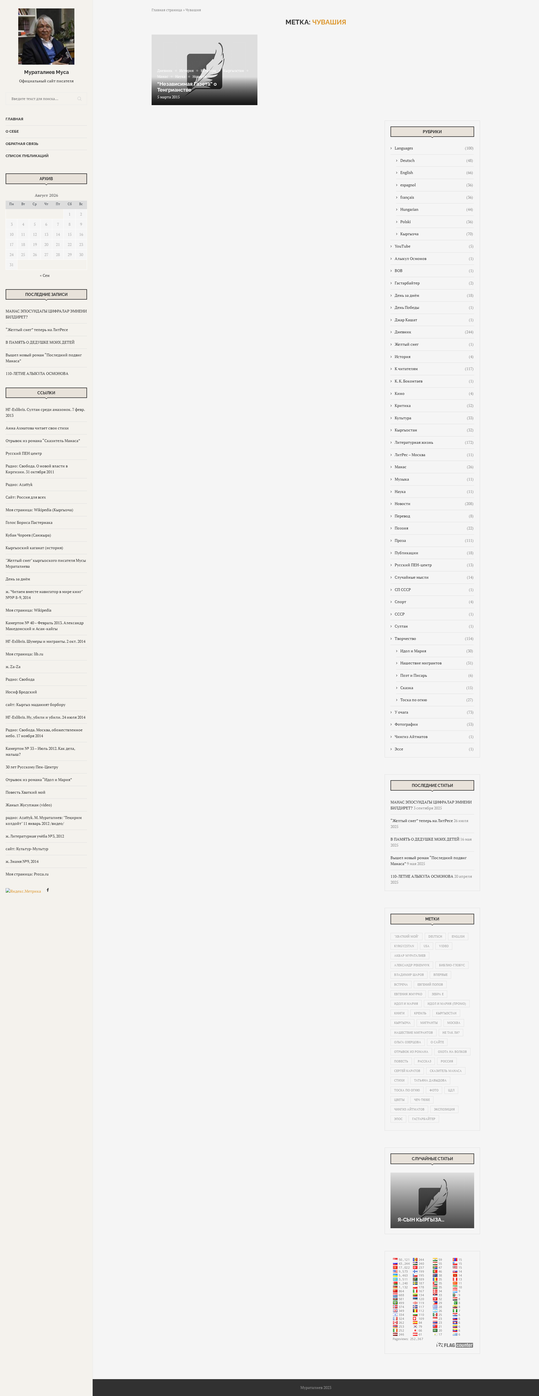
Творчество (434, 638)
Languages (434, 148)
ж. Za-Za (13, 666)
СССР (434, 614)
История (434, 356)
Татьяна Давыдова (430, 1080)
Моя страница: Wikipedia (28, 610)
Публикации (434, 552)
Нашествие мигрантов (436, 663)
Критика (434, 405)
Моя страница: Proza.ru (27, 874)
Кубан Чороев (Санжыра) (28, 535)
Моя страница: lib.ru (24, 654)
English (436, 172)
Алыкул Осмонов (434, 258)
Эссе (434, 749)
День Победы (434, 307)
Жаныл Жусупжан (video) (29, 804)
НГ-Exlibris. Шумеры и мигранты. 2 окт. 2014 (45, 641)
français (436, 197)
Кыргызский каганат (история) (34, 547)
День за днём (18, 579)
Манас (434, 466)
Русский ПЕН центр (24, 453)
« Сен (45, 275)
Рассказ (424, 1061)
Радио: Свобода (20, 679)
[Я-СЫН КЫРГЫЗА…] (432, 1200)
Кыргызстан (434, 430)
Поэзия (434, 528)
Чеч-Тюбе (422, 1100)
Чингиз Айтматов (434, 736)
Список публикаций (27, 156)
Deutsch (436, 160)
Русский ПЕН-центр (434, 564)
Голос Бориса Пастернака (29, 522)
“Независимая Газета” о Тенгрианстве (187, 87)
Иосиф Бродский (21, 691)
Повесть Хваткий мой (25, 792)
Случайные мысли (434, 577)
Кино (434, 393)
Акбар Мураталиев (410, 956)
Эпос (398, 1119)
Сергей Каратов (407, 1071)
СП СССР (434, 589)
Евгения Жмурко (408, 994)
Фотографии (434, 724)
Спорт (434, 601)
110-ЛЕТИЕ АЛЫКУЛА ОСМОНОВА (37, 373)
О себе (12, 131)
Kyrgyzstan (404, 946)
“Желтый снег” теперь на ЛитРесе (37, 329)
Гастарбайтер (434, 283)
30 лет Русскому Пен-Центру (32, 767)
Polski (436, 221)
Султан (434, 626)
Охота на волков (452, 1052)
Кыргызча (436, 233)
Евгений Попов (430, 985)
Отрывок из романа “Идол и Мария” (39, 779)
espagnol (436, 184)
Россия (447, 1061)
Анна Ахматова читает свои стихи (37, 428)
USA (427, 946)
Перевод (434, 516)
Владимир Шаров (409, 975)
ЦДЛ (451, 1090)
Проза (434, 540)
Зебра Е (438, 994)
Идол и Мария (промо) (447, 1004)
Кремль (420, 1013)
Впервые (440, 975)
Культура (434, 417)
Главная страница (167, 9)
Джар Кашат (434, 319)
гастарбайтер (423, 1119)
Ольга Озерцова (407, 1042)
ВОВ (434, 270)
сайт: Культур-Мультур (27, 848)
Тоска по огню (436, 699)
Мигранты (429, 1023)
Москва (453, 1023)
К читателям (434, 368)
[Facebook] (48, 890)
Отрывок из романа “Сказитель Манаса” (43, 440)
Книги (399, 1013)
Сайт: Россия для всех (26, 497)
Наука (434, 491)
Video (444, 946)
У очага (434, 712)
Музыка (434, 479)
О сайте (437, 1042)
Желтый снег (434, 344)
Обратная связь (22, 144)
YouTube (434, 246)
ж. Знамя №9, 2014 (22, 861)
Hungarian (436, 209)
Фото (434, 1090)
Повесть (401, 1061)
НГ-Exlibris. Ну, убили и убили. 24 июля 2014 (45, 717)
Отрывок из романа (411, 1052)
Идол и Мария (436, 650)
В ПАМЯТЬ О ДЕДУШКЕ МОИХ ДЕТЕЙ (40, 342)
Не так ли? (451, 1033)
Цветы (399, 1100)
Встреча (401, 985)
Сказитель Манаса (446, 1071)
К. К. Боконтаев (434, 381)
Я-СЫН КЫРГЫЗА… (421, 1220)
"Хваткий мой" (406, 936)
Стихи (399, 1080)
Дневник (434, 331)
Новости (434, 503)
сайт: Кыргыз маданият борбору (35, 704)
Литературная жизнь (434, 442)
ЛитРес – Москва (434, 454)
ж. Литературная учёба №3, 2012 (35, 836)
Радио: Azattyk (19, 484)
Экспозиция (444, 1109)
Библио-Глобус (452, 965)
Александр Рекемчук (412, 965)
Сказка (436, 687)
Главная (14, 119)
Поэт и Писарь (436, 675)
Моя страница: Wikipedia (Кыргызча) (39, 509)
